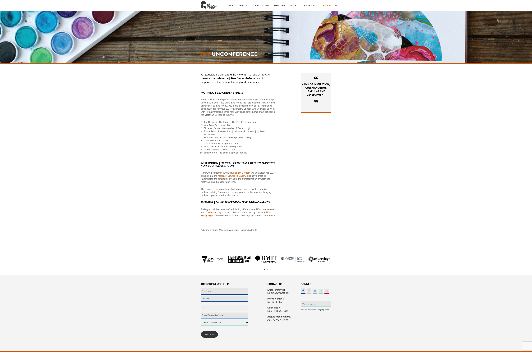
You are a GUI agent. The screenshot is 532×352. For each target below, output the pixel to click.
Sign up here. (323, 309)
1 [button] (264, 269)
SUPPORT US (294, 5)
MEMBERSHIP (279, 5)
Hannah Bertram (241, 172)
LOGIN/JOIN (326, 5)
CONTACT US (309, 5)
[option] (213, 259)
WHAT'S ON (243, 5)
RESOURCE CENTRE (260, 5)
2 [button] (267, 269)
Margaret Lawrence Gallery (232, 176)
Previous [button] (197, 259)
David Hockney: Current (218, 212)
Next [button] (334, 259)
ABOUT (231, 5)
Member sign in (308, 303)
